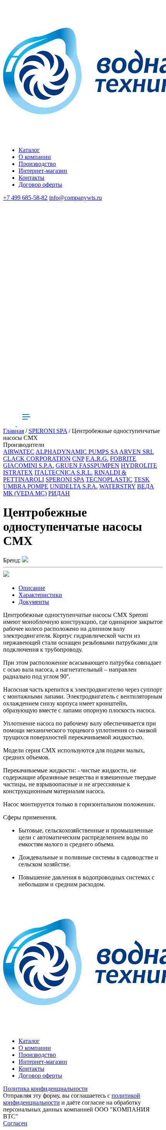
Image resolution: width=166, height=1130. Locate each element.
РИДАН (59, 493)
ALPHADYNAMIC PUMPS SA (77, 451)
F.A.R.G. (97, 458)
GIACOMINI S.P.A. (28, 465)
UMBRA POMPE (25, 486)
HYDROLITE (139, 465)
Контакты (31, 177)
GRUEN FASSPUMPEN (87, 465)
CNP (78, 458)
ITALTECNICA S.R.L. (63, 472)
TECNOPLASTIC (109, 479)
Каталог (29, 150)
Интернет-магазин (43, 170)
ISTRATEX (18, 472)
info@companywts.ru (75, 197)
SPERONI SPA (48, 431)
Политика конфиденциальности (45, 1088)
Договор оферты (40, 184)
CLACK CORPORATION (37, 458)
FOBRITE (123, 458)
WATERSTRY (117, 486)
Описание (32, 588)
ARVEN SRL (136, 451)
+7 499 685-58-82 (25, 197)
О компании (35, 157)
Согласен (15, 1123)
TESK (142, 479)
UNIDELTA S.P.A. (74, 486)
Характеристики (40, 595)
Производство (37, 163)
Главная (13, 431)
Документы (34, 601)
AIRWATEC (18, 451)
